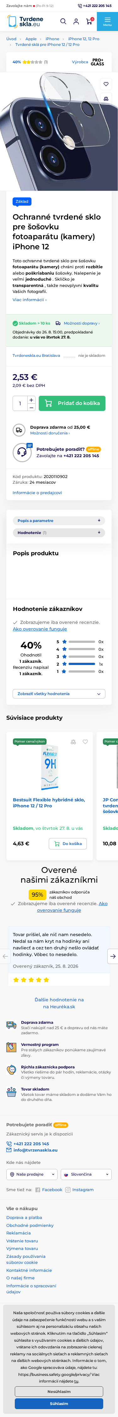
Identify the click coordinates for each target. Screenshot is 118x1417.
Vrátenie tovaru (22, 1240)
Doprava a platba (24, 1217)
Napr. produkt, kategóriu (46, 58)
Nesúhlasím (59, 1391)
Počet (20, 403)
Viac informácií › (30, 299)
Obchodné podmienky (29, 1225)
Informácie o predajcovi (37, 492)
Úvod (11, 38)
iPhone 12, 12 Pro (83, 38)
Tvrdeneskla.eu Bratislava (36, 355)
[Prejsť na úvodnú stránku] (25, 22)
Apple (31, 38)
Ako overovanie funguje (40, 629)
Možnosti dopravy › (82, 323)
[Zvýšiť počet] (31, 400)
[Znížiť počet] (31, 407)
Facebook (52, 1189)
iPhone (52, 38)
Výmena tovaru (22, 1248)
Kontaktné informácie (29, 1270)
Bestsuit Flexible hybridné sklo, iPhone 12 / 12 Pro (49, 802)
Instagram (83, 1189)
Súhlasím (59, 1403)
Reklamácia (18, 1232)
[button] (63, 21)
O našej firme (20, 1277)
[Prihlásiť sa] (76, 21)
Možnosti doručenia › (50, 433)
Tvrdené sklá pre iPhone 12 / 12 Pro (47, 44)
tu (76, 1381)
